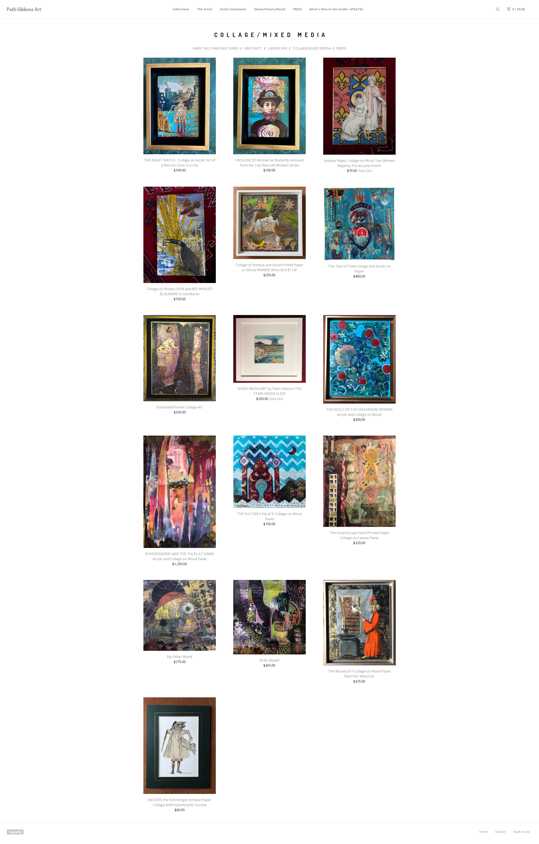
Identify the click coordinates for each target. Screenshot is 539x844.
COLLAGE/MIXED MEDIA (312, 48)
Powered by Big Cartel (15, 832)
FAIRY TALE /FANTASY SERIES (216, 48)
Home (483, 832)
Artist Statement (233, 9)
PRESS (297, 9)
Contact (500, 832)
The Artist (204, 9)
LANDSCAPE (277, 48)
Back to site (522, 832)
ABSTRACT (253, 48)
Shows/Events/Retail (269, 9)
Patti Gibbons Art (24, 9)
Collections (180, 9)
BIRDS (341, 48)
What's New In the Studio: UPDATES (336, 9)
